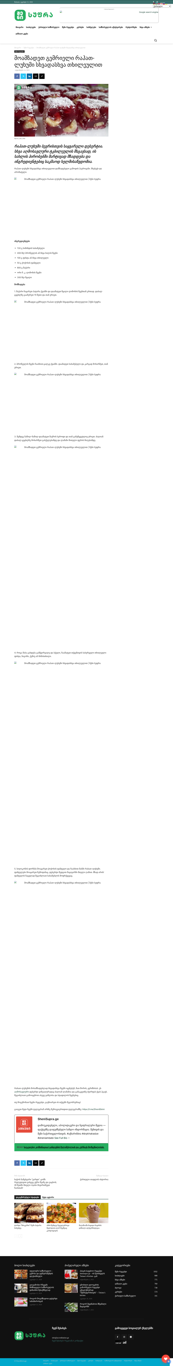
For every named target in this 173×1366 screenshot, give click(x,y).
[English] (159, 3)
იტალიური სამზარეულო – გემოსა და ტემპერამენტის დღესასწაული (41, 1273)
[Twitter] (23, 76)
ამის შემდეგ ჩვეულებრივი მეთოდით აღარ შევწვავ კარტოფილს (58, 1228)
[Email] (35, 76)
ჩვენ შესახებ (57, 1341)
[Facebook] (17, 76)
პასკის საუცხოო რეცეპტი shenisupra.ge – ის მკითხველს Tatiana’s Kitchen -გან (92, 1273)
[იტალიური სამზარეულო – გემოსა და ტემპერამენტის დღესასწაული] (20, 1274)
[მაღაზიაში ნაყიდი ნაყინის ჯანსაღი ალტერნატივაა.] (93, 1213)
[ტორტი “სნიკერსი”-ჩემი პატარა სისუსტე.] (29, 1213)
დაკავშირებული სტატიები (27, 1197)
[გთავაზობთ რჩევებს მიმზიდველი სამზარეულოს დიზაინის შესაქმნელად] (20, 1288)
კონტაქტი (78, 1341)
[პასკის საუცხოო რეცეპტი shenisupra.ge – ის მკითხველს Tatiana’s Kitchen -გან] (71, 1274)
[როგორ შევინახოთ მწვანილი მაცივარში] (71, 1307)
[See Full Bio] (69, 1138)
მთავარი (17, 47)
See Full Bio (60, 1138)
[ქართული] (161, 3)
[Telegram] (130, 1336)
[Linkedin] (29, 76)
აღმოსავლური (21, 1091)
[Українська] (166, 3)
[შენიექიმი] (166, 1359)
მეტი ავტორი (48, 1197)
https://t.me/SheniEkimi (93, 1109)
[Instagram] (124, 1336)
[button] (155, 40)
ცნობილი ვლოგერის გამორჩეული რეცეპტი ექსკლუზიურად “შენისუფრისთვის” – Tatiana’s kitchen (92, 1290)
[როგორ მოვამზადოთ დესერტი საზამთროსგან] (20, 1301)
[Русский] (164, 3)
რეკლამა (69, 1341)
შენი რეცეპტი (29, 47)
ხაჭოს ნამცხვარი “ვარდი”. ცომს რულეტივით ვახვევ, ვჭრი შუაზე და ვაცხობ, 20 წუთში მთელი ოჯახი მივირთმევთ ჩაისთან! (35, 1183)
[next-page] (20, 1236)
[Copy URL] (42, 76)
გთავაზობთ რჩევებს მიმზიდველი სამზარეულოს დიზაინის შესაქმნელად (42, 1287)
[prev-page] (16, 1236)
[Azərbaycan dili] (156, 3)
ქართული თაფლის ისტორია (94, 1179)
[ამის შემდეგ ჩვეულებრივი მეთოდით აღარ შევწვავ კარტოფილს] (61, 1213)
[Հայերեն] (154, 3)
